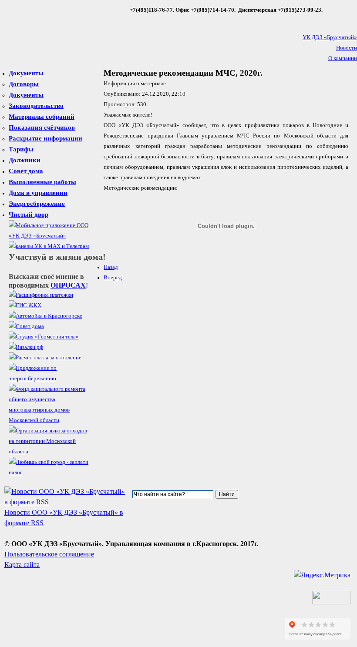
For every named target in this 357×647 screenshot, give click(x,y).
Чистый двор (28, 214)
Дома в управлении (38, 192)
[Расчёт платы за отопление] (45, 358)
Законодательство (36, 105)
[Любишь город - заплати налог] (51, 472)
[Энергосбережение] (51, 378)
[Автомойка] (45, 316)
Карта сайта (22, 564)
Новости (346, 48)
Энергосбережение (37, 203)
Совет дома (26, 171)
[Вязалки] (26, 347)
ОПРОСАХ (68, 285)
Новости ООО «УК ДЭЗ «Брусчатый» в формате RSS (63, 517)
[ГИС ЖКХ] (25, 305)
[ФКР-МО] (51, 420)
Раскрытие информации (45, 138)
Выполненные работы (42, 181)
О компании (342, 58)
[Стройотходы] (51, 452)
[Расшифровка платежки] (41, 295)
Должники (24, 160)
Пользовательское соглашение (49, 554)
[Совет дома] (26, 326)
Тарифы (21, 149)
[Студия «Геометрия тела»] (44, 337)
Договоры (24, 83)
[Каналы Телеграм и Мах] (49, 246)
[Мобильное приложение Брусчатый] (51, 236)
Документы (26, 73)
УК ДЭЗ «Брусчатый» (330, 37)
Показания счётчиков (42, 127)
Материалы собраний (41, 116)
